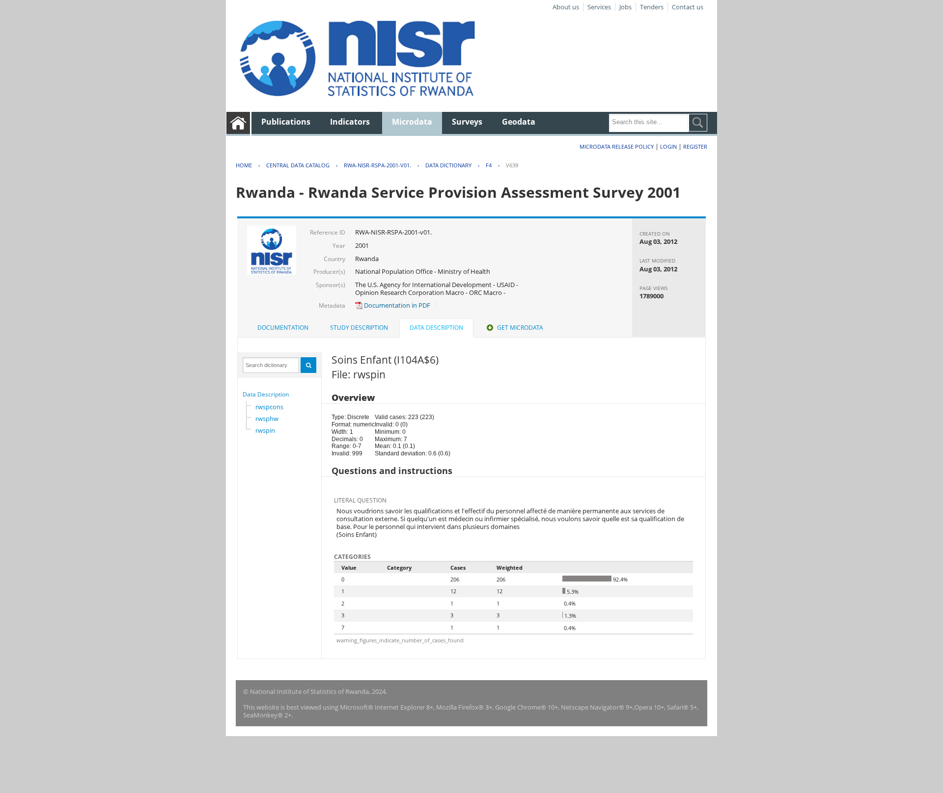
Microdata (412, 121)
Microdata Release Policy (617, 146)
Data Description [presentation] (436, 327)
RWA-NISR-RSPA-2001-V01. (377, 165)
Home (244, 165)
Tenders (652, 6)
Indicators (350, 121)
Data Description (266, 394)
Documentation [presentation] (282, 327)
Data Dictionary (448, 165)
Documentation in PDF (396, 305)
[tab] (283, 327)
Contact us (687, 6)
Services (599, 6)
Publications (285, 121)
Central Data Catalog (298, 165)
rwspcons (269, 406)
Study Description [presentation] (359, 327)
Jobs (625, 6)
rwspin (265, 430)
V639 (512, 165)
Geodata (518, 121)
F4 (489, 165)
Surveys (467, 121)
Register (695, 146)
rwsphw (266, 418)
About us (566, 6)
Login (668, 146)
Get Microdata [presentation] (520, 327)
